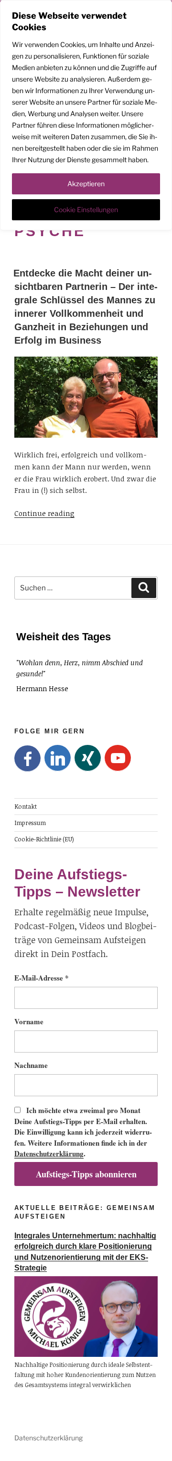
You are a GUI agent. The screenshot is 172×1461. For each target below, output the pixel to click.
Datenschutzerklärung (49, 1153)
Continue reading (44, 513)
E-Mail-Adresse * (41, 977)
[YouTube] (118, 758)
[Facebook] (27, 758)
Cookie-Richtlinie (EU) (44, 839)
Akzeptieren (86, 184)
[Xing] (88, 758)
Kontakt (25, 806)
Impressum (30, 823)
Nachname (31, 1065)
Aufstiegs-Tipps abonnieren (86, 1174)
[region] (86, 115)
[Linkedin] (57, 758)
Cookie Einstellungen (86, 209)
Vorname (28, 1021)
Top (161, 1447)
